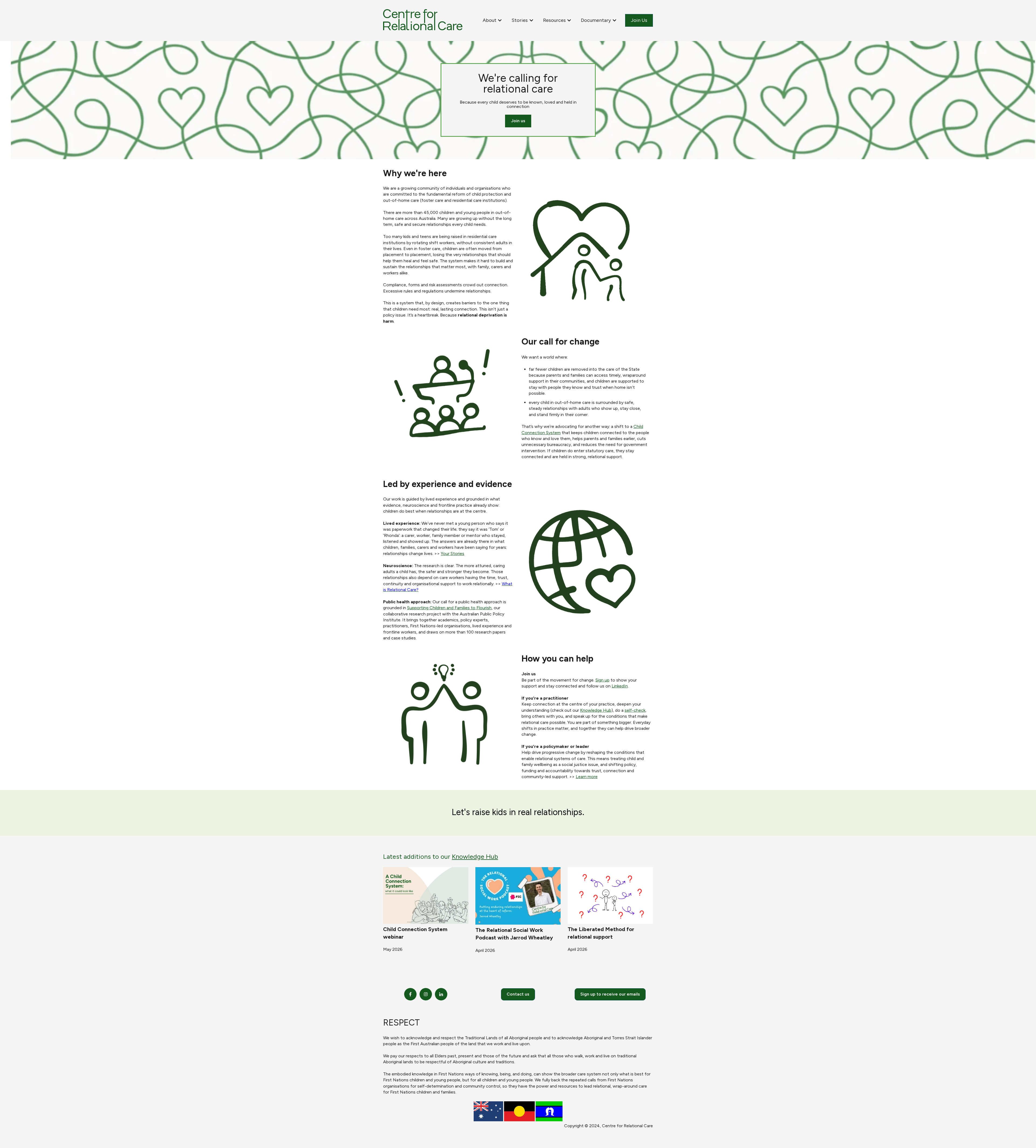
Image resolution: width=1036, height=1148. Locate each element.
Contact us (518, 994)
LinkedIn (620, 686)
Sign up (602, 680)
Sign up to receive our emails (610, 994)
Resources (554, 20)
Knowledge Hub (595, 710)
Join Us (639, 20)
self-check (635, 710)
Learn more (587, 776)
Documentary (596, 20)
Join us (518, 120)
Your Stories (452, 553)
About (489, 20)
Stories (520, 20)
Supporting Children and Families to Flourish (449, 607)
